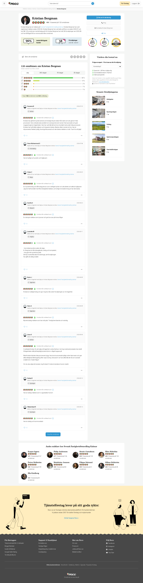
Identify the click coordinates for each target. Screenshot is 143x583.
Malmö (77, 565)
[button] (104, 23)
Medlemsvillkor (77, 552)
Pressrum (75, 546)
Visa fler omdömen (53, 434)
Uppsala (82, 565)
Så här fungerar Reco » (71, 518)
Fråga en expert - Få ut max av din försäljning (106, 62)
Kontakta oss (43, 543)
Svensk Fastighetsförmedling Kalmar (51, 27)
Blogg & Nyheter (9, 546)
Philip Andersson (61, 452)
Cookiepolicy (42, 552)
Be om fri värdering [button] (104, 17)
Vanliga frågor (43, 546)
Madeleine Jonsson (61, 462)
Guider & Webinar (10, 549)
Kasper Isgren (33, 452)
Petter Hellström (35, 462)
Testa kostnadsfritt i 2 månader (14, 543)
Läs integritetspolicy (104, 82)
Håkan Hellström (112, 462)
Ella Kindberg (33, 473)
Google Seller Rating (11, 552)
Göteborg (71, 565)
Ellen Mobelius (111, 452)
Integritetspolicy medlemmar (47, 549)
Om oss (74, 543)
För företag (125, 3)
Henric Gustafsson (86, 452)
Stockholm (64, 565)
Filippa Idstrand (86, 462)
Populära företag (91, 565)
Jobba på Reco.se (77, 549)
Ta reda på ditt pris (10, 555)
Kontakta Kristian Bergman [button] (104, 28)
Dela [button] (104, 33)
